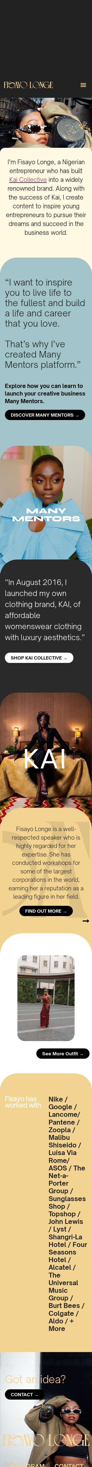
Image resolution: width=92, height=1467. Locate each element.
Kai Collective (28, 179)
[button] (83, 85)
